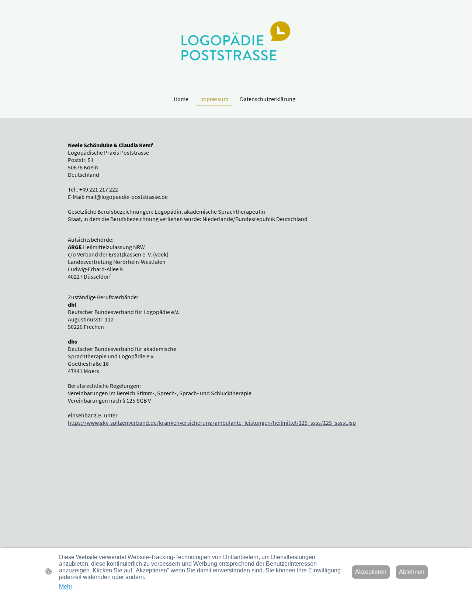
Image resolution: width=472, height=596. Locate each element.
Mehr (65, 586)
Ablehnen (411, 572)
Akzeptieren (370, 572)
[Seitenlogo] (236, 45)
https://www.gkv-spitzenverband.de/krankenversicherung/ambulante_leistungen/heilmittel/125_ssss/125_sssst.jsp (212, 422)
